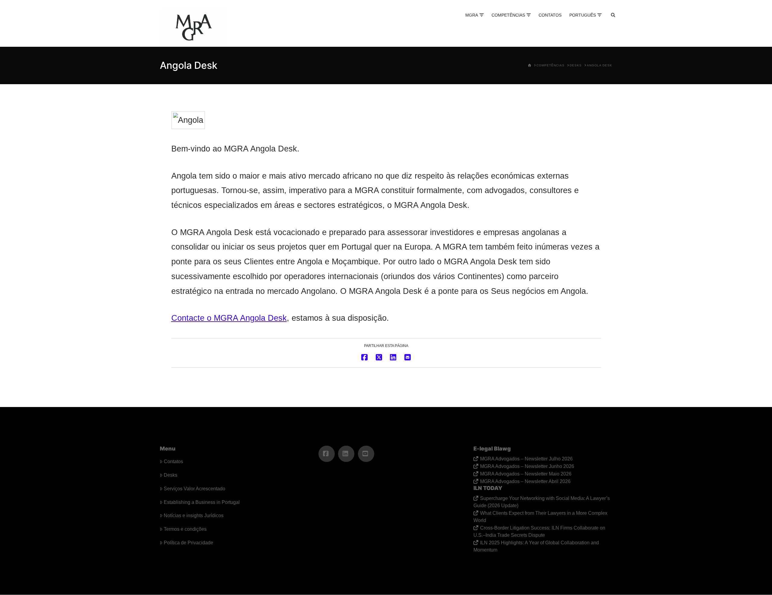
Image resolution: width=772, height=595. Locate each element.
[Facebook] (326, 454)
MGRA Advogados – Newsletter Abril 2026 (525, 481)
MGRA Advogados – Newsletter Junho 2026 (527, 466)
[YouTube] (366, 454)
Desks (170, 475)
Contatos (173, 461)
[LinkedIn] (346, 454)
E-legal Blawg (492, 448)
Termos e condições (185, 529)
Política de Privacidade (188, 542)
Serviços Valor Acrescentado (194, 488)
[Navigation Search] (607, 21)
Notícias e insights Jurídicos (193, 515)
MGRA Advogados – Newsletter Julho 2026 (526, 458)
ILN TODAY (487, 488)
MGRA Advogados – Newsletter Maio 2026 (525, 473)
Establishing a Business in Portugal (202, 502)
